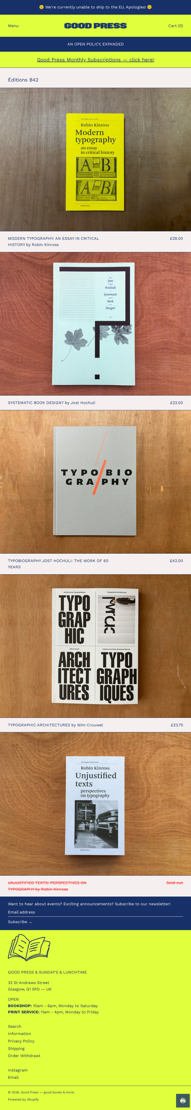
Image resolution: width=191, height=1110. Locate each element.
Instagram (18, 1070)
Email (13, 1077)
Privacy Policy (21, 1041)
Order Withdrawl (24, 1055)
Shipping (16, 1048)
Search (14, 1026)
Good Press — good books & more (47, 1092)
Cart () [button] (175, 25)
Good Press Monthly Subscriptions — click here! (95, 60)
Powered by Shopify (23, 1099)
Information (19, 1033)
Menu (13, 25)
